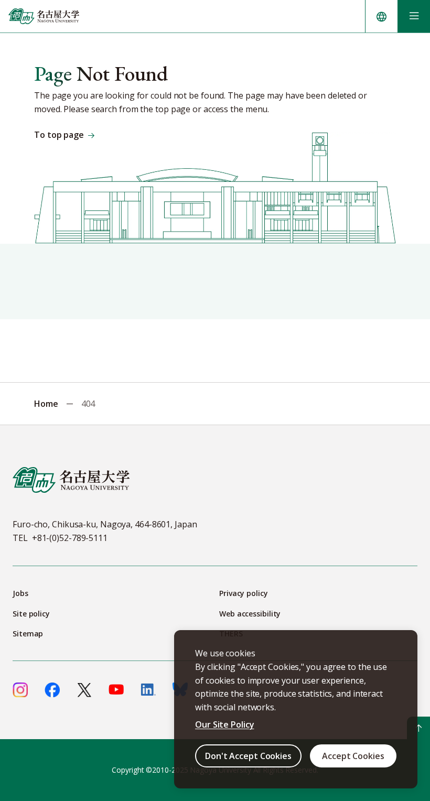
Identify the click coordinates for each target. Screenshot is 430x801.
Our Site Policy (224, 724)
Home (46, 403)
